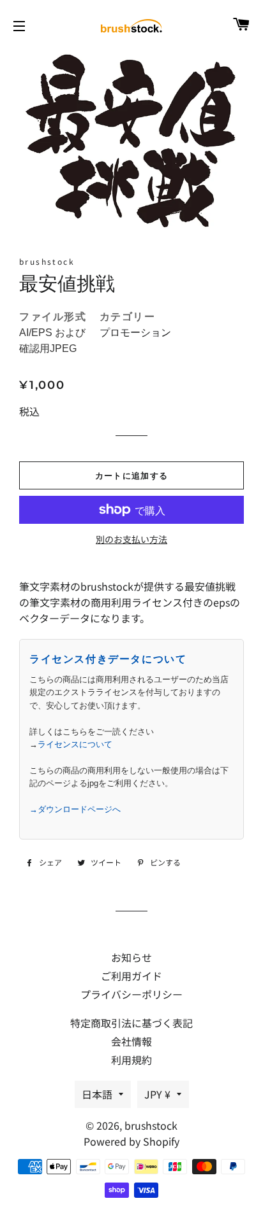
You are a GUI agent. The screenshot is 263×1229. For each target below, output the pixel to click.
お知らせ (131, 957)
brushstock (150, 1125)
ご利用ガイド (131, 975)
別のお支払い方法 (131, 539)
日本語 (97, 1094)
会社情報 (131, 1041)
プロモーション (135, 332)
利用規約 (131, 1059)
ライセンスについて (75, 744)
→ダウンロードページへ (75, 809)
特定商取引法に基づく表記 (131, 1022)
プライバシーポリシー (131, 994)
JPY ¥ (157, 1094)
